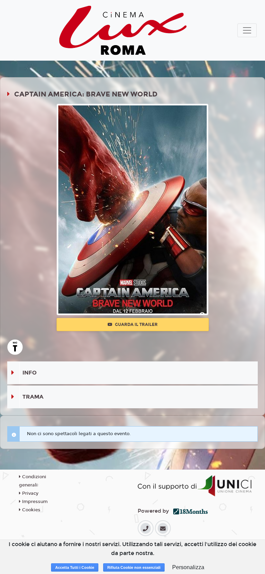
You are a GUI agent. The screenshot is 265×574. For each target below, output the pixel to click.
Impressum (34, 501)
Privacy (29, 493)
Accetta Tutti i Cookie (74, 567)
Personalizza (188, 567)
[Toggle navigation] (247, 30)
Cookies (30, 510)
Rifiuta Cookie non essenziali (133, 567)
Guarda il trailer (136, 324)
